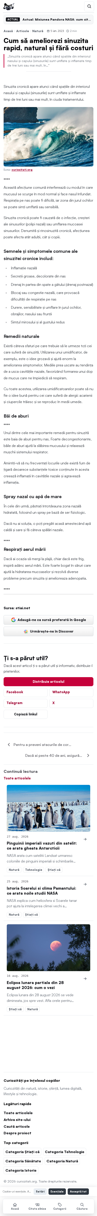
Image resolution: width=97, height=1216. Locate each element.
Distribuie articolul (48, 681)
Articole (22, 31)
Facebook (15, 692)
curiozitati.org (22, 169)
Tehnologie (33, 870)
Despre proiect (17, 1133)
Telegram (15, 703)
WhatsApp (61, 692)
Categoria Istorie (21, 1170)
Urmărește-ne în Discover (52, 631)
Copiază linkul (25, 714)
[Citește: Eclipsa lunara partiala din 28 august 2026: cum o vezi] (48, 947)
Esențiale (57, 1191)
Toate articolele (17, 778)
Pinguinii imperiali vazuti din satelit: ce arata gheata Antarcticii (42, 845)
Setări (40, 1191)
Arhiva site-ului (17, 1119)
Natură (37, 31)
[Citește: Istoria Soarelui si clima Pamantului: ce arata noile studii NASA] (85, 884)
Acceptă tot (78, 1191)
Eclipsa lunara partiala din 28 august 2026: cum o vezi (35, 985)
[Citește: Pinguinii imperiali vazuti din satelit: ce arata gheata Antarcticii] (48, 808)
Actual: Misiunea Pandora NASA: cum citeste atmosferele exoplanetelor (57, 19)
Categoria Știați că (22, 1151)
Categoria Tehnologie (64, 1151)
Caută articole (17, 1126)
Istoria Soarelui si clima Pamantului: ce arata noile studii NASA (41, 891)
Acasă (8, 31)
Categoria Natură (62, 1161)
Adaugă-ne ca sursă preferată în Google (52, 620)
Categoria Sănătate (23, 1161)
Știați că (54, 870)
